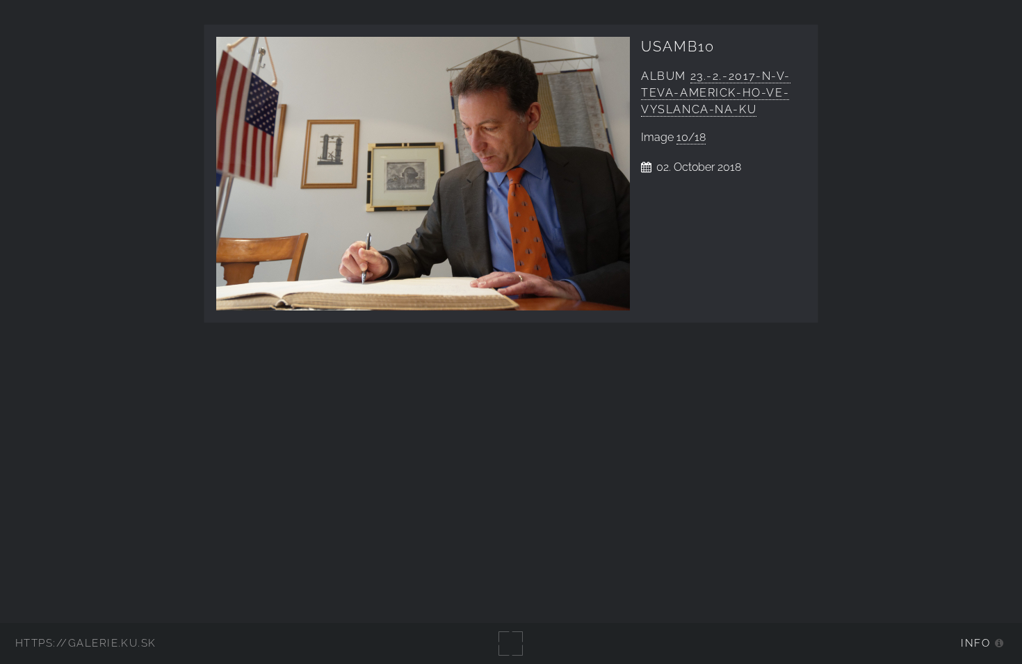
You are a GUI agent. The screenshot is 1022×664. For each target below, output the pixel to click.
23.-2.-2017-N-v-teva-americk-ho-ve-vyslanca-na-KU (715, 92)
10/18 (691, 137)
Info (975, 643)
